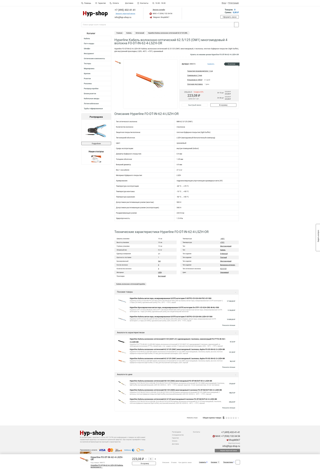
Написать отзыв (192, 418)
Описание (165, 462)
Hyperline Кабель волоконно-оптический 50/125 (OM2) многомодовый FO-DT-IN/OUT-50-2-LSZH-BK (171, 381)
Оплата (116, 3)
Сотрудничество (178, 435)
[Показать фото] (118, 63)
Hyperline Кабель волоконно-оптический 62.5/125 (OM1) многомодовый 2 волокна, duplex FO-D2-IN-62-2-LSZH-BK (177, 358)
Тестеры (87, 64)
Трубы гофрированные (93, 109)
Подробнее (96, 144)
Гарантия (102, 3)
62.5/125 (223, 269)
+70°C (222, 242)
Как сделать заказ (185, 462)
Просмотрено (228, 462)
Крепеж (87, 74)
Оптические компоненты (94, 59)
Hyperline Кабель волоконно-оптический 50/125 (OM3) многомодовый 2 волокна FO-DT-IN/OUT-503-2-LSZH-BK (176, 390)
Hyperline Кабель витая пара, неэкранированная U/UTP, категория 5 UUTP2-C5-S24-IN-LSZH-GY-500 (171, 317)
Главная (119, 33)
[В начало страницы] (238, 462)
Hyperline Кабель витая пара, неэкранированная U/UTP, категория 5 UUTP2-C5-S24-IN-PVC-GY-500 (170, 298)
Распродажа (176, 432)
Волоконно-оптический (228, 265)
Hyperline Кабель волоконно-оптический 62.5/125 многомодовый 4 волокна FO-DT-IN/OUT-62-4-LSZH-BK (173, 399)
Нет (159, 261)
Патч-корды (89, 44)
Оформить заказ (229, 17)
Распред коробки (91, 89)
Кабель (87, 39)
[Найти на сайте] (236, 24)
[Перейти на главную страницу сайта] (95, 13)
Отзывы (174, 462)
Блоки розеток (90, 94)
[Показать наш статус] (96, 159)
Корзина (214, 462)
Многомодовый (225, 246)
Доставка (129, 3)
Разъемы (88, 84)
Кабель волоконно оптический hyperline (130, 284)
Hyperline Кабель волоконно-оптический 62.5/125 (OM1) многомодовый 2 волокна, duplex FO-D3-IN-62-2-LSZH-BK (177, 349)
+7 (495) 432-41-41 (125, 9)
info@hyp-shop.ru (231, 446)
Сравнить (202, 462)
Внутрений (162, 276)
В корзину (223, 105)
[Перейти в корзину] (222, 11)
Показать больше (228, 325)
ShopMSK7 (234, 440)
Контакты (144, 3)
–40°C (222, 239)
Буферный (224, 254)
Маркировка (89, 69)
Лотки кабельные (91, 104)
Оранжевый (224, 272)
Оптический (140, 33)
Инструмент (89, 54)
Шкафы (87, 49)
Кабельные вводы (91, 99)
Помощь (87, 3)
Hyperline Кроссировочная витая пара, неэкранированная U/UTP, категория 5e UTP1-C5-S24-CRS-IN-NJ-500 (174, 307)
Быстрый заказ (194, 105)
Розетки (87, 79)
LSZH (160, 272)
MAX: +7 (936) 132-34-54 (162, 14)
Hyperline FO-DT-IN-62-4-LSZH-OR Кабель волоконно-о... (107, 466)
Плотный (223, 257)
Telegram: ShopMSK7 (160, 17)
